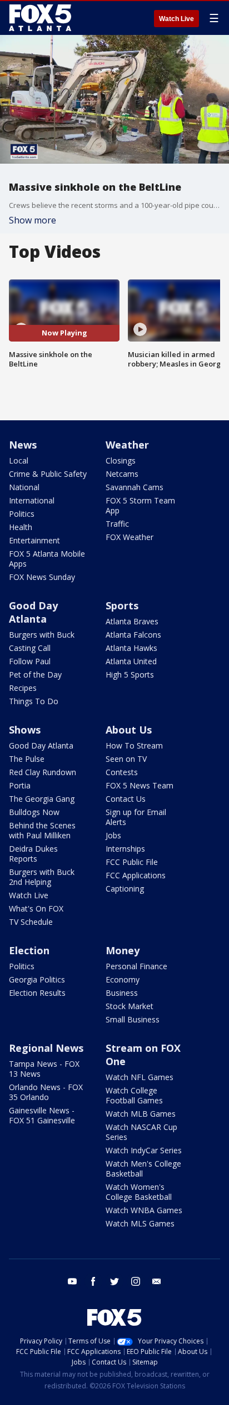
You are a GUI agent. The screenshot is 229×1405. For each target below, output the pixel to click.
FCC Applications (136, 875)
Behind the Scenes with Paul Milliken (42, 830)
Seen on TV (126, 759)
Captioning (125, 888)
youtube (72, 1281)
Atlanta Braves (132, 621)
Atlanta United (131, 661)
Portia (20, 785)
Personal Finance (136, 966)
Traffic (117, 523)
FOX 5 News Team (139, 785)
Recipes (23, 688)
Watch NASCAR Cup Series (141, 1132)
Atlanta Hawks (131, 648)
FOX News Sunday (42, 577)
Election (29, 950)
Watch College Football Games (134, 1095)
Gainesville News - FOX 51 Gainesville (42, 1115)
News (23, 444)
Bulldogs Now (34, 812)
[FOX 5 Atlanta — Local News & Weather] (41, 17)
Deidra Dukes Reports (33, 853)
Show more (32, 220)
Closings (121, 460)
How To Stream (134, 745)
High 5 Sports (130, 674)
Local (18, 460)
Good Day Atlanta (33, 612)
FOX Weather (129, 537)
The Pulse (26, 759)
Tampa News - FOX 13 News (44, 1068)
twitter (114, 1281)
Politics (21, 513)
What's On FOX (36, 908)
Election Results (37, 992)
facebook (93, 1281)
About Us (129, 729)
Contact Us (126, 798)
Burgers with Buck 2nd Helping (41, 877)
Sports (122, 605)
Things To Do (33, 701)
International (31, 500)
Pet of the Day (35, 674)
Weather (127, 444)
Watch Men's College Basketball (143, 1168)
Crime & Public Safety (48, 474)
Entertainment (34, 540)
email (157, 1281)
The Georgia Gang (41, 798)
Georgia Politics (37, 979)
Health (20, 527)
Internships (125, 848)
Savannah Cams (134, 487)
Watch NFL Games (139, 1077)
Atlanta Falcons (133, 634)
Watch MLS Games (140, 1223)
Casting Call (30, 648)
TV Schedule (31, 922)
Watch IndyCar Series (144, 1150)
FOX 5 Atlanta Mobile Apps (47, 558)
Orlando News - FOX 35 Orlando (46, 1092)
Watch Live (176, 19)
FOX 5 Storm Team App (140, 505)
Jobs (113, 835)
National (24, 487)
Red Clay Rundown (42, 772)
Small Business (133, 1019)
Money (123, 950)
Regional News (46, 1048)
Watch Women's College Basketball (139, 1192)
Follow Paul (30, 661)
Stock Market (129, 1006)
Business (122, 992)
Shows (25, 729)
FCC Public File (132, 862)
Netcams (122, 474)
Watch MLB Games (141, 1113)
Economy (123, 979)
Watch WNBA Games (144, 1210)
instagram (136, 1281)
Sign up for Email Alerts (136, 817)
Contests (122, 772)
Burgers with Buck (41, 634)
